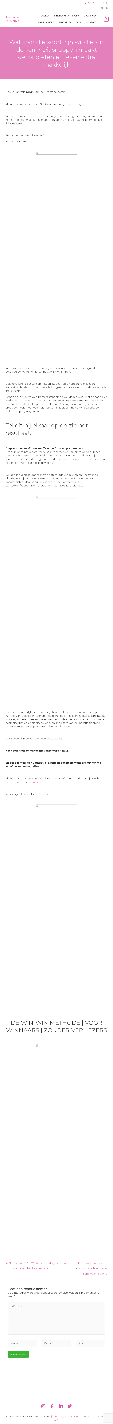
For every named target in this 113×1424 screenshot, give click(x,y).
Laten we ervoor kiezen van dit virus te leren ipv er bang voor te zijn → (90, 1264)
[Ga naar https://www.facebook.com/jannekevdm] (52, 1406)
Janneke (44, 794)
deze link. (35, 782)
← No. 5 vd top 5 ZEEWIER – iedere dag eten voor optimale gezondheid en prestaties (36, 1264)
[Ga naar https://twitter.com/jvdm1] (70, 1406)
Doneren (89, 3)
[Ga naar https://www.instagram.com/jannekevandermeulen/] (43, 1406)
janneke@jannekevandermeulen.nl (72, 1416)
